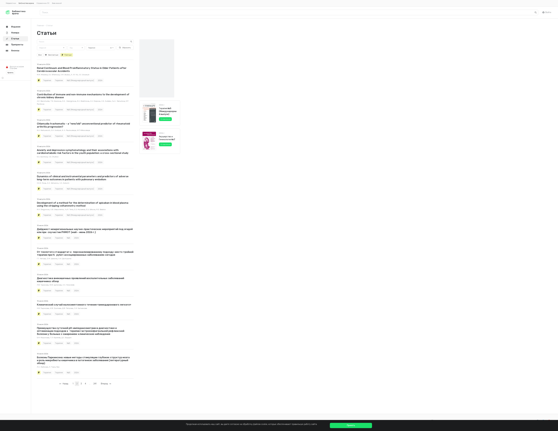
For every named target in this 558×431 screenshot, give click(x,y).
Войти (548, 12)
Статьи (49, 25)
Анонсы (15, 50)
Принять (351, 425)
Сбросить (126, 48)
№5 (68, 238)
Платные (67, 55)
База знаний (57, 3)
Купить (10, 73)
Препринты (17, 44)
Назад (64, 383)
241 (94, 383)
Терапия (47, 80)
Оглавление (165, 119)
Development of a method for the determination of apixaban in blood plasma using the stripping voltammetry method (82, 204)
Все (40, 55)
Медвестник (11, 3)
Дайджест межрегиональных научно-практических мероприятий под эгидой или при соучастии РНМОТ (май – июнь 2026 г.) (85, 230)
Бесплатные (53, 55)
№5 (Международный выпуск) (80, 80)
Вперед (105, 383)
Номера (15, 33)
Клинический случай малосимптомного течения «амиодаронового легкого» (84, 304)
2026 (100, 80)
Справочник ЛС (42, 3)
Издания (15, 27)
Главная (40, 25)
